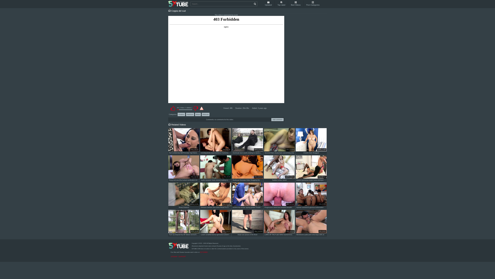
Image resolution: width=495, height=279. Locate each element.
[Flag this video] (201, 108)
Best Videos (296, 5)
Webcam (206, 114)
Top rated (281, 5)
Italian (198, 114)
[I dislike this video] (195, 108)
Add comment (277, 120)
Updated (268, 5)
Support (182, 257)
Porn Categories (313, 5)
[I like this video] (172, 108)
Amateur (181, 114)
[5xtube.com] (178, 4)
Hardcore (190, 114)
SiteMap (174, 257)
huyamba (204, 252)
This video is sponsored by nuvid (226, 15)
